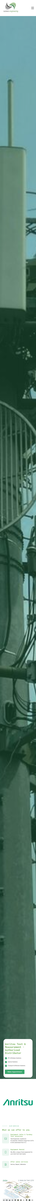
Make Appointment (15, 1072)
